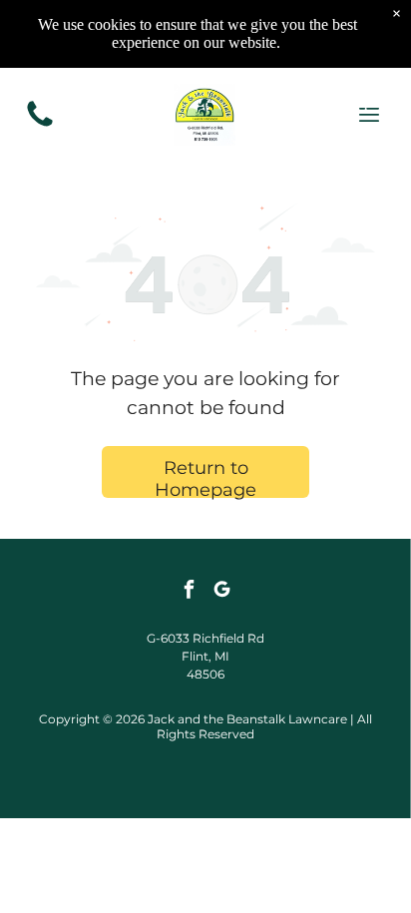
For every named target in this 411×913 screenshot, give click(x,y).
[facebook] (190, 591)
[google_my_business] (222, 591)
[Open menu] (369, 115)
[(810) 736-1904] (40, 125)
